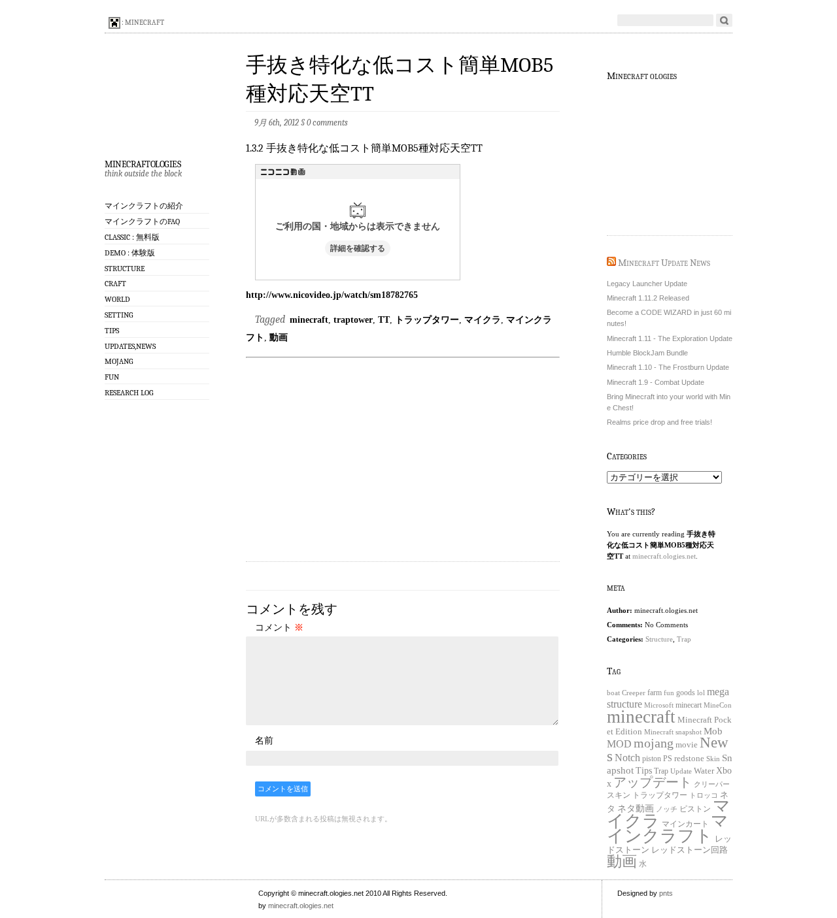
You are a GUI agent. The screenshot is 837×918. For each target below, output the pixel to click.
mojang (654, 743)
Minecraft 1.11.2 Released (648, 298)
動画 (278, 337)
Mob (713, 731)
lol (701, 693)
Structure (125, 268)
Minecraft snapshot (673, 732)
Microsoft (659, 705)
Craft (115, 283)
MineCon (718, 705)
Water (704, 771)
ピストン (695, 809)
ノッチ (666, 809)
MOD (619, 744)
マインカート (685, 824)
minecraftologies (142, 163)
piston (651, 758)
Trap (684, 639)
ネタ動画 (635, 808)
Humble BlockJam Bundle (647, 353)
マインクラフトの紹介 (144, 205)
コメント (279, 627)
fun (669, 693)
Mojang (119, 361)
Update (681, 771)
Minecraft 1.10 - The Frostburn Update (668, 367)
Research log (129, 392)
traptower (353, 319)
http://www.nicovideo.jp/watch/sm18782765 (332, 294)
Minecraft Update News (664, 263)
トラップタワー (427, 319)
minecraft (309, 319)
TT (384, 319)
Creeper (633, 693)
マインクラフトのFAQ (142, 221)
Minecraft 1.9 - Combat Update (655, 382)
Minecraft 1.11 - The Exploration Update (669, 338)
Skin (713, 758)
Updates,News (130, 346)
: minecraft (142, 22)
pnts (666, 893)
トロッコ (703, 795)
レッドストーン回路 (689, 850)
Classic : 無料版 (132, 237)
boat (613, 693)
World (117, 299)
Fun (112, 377)
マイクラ (482, 319)
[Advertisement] (403, 454)
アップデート (652, 782)
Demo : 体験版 (130, 252)
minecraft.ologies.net (664, 556)
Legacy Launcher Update (647, 283)
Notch (627, 757)
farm (654, 693)
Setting (119, 315)
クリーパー (712, 784)
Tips (112, 330)
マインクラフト (667, 828)
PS (667, 759)
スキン (618, 795)
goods (685, 692)
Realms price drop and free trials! (659, 422)
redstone (689, 758)
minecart (688, 705)
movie (686, 744)
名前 (264, 740)
